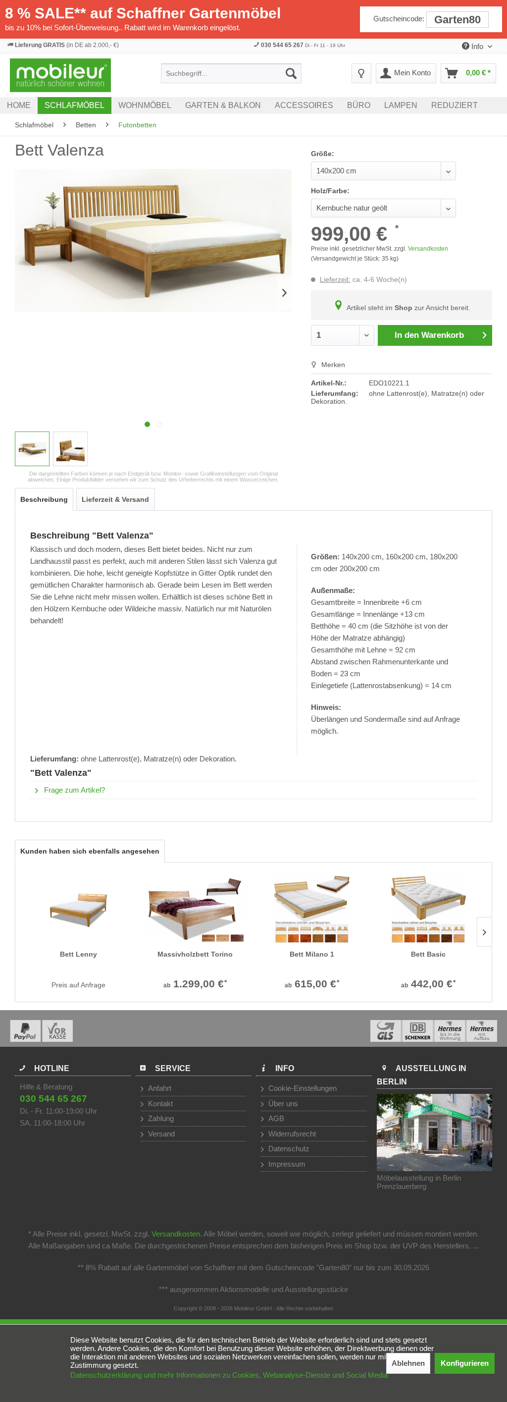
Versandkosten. (177, 1234)
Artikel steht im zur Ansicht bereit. (407, 308)
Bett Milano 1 (312, 954)
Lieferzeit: (335, 279)
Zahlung (160, 1118)
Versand (160, 1134)
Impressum (285, 1164)
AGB (275, 1118)
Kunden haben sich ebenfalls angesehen (89, 851)
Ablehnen (408, 1363)
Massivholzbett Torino (195, 954)
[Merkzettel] (361, 73)
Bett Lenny (78, 954)
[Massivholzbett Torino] (196, 909)
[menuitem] (231, 73)
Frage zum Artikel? (73, 790)
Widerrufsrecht (291, 1134)
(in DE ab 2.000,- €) (67, 45)
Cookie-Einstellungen (301, 1088)
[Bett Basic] (429, 909)
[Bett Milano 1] (312, 909)
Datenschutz (287, 1148)
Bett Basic (428, 954)
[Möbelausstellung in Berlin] (435, 1132)
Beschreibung (44, 499)
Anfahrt (158, 1088)
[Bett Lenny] (79, 909)
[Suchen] (291, 73)
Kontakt (159, 1103)
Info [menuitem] (477, 46)
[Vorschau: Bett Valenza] (32, 448)
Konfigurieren (465, 1363)
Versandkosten (428, 248)
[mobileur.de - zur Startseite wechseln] (60, 75)
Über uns (282, 1103)
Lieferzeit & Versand (115, 499)
